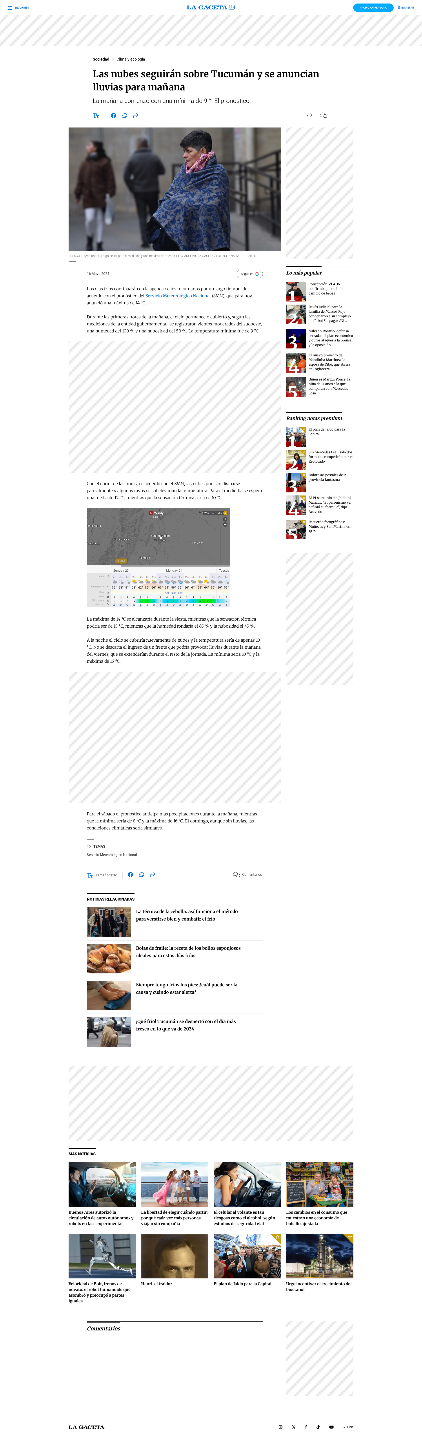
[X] (294, 1427)
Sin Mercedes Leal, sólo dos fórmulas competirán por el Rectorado (331, 456)
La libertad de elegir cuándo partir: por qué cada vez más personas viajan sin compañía (174, 1218)
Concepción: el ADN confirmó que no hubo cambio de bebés (326, 288)
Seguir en (247, 274)
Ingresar (407, 7)
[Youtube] (331, 1427)
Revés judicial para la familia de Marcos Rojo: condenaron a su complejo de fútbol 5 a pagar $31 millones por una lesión (330, 316)
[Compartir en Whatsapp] (124, 116)
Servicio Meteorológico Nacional (178, 295)
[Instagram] (280, 1427)
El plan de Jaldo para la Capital (242, 1283)
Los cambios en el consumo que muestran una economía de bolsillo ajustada (316, 1218)
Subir (349, 1427)
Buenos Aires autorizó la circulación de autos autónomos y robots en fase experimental (101, 1218)
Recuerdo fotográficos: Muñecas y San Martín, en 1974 (329, 526)
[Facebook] (306, 1427)
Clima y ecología (130, 59)
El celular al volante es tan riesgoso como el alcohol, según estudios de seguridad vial (244, 1218)
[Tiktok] (318, 1427)
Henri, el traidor (156, 1283)
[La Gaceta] (211, 8)
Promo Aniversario (373, 7)
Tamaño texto (106, 875)
